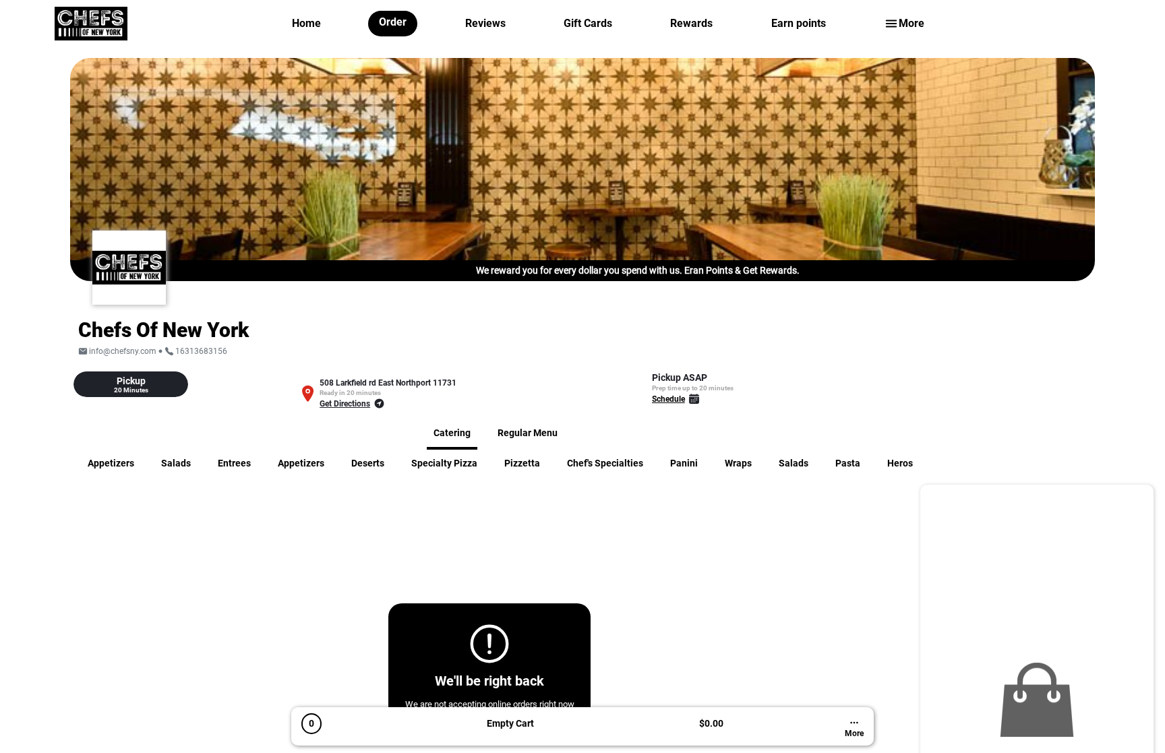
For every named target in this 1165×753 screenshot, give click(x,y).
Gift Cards (588, 23)
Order (393, 22)
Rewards (691, 23)
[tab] (130, 384)
